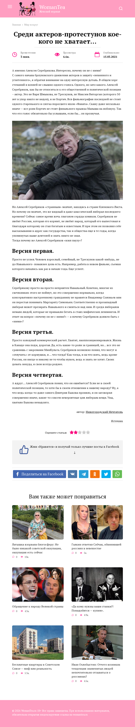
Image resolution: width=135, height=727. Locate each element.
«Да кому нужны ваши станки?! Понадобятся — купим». (92, 608)
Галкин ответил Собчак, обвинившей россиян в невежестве (96, 546)
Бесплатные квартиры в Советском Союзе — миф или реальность (36, 666)
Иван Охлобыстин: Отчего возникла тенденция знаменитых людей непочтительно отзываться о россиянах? (96, 670)
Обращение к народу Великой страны (37, 606)
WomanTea (52, 7)
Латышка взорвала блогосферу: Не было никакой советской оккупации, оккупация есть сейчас (37, 548)
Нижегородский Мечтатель (104, 412)
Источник (117, 421)
